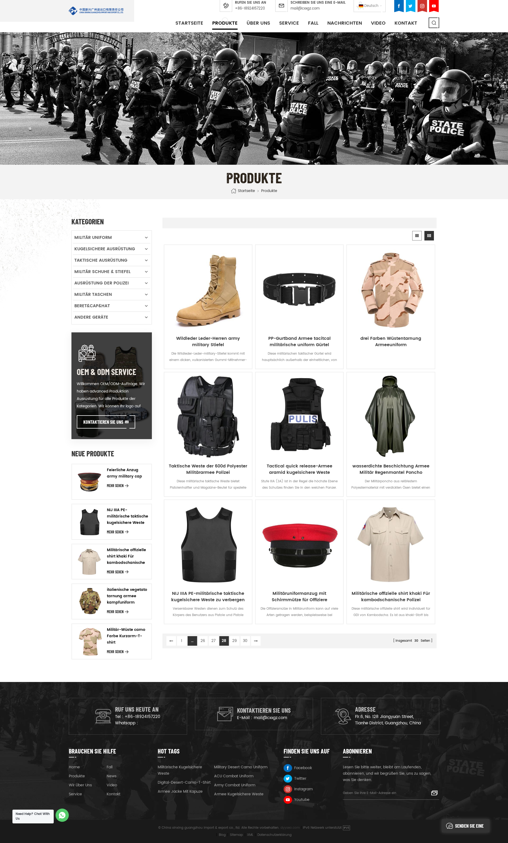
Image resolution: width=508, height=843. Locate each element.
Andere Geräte (91, 317)
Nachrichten (344, 23)
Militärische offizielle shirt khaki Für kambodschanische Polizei (391, 596)
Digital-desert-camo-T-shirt (184, 782)
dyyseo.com (290, 827)
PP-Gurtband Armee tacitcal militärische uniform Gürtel (299, 341)
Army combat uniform (234, 785)
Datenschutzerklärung (274, 834)
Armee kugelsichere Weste (239, 794)
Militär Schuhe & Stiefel (102, 271)
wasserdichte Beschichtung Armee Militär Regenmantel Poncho (390, 469)
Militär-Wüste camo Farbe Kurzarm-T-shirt (126, 636)
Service (289, 23)
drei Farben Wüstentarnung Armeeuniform (390, 341)
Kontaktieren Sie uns (103, 422)
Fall (313, 23)
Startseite (189, 23)
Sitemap (236, 834)
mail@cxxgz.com (305, 8)
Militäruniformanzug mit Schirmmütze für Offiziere (299, 596)
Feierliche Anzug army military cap (124, 473)
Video (378, 23)
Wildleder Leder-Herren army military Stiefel (208, 341)
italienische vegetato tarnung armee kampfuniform (127, 596)
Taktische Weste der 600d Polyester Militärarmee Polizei (208, 469)
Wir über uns (80, 785)
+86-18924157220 (250, 8)
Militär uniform (93, 237)
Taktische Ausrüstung (100, 260)
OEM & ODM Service (106, 371)
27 (213, 641)
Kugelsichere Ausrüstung (104, 249)
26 (203, 641)
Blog (222, 834)
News (111, 776)
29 (234, 641)
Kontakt (405, 23)
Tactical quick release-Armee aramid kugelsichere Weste (299, 469)
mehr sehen (115, 485)
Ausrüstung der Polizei (101, 283)
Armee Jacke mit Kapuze (180, 791)
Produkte (225, 23)
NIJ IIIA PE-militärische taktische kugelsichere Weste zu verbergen (208, 596)
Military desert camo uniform (240, 767)
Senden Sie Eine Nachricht (469, 827)
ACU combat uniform (233, 776)
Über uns (258, 23)
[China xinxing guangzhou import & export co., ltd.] (96, 11)
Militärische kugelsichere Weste (180, 770)
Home (74, 767)
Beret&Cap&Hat (92, 305)
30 (245, 641)
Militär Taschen (93, 294)
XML (250, 834)
